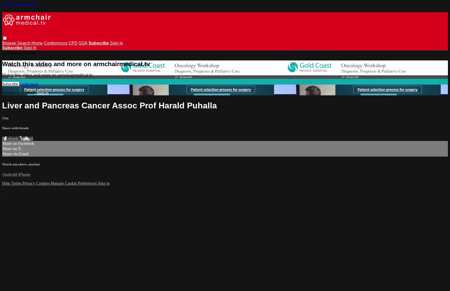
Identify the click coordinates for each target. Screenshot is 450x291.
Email (28, 138)
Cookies (43, 183)
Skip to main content (19, 4)
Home (37, 43)
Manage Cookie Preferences (74, 183)
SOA (83, 43)
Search (24, 43)
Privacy (29, 183)
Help (6, 183)
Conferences (55, 43)
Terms (16, 183)
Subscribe (10, 84)
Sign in (116, 43)
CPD (73, 43)
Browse (9, 43)
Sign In (29, 48)
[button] (5, 38)
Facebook (10, 138)
